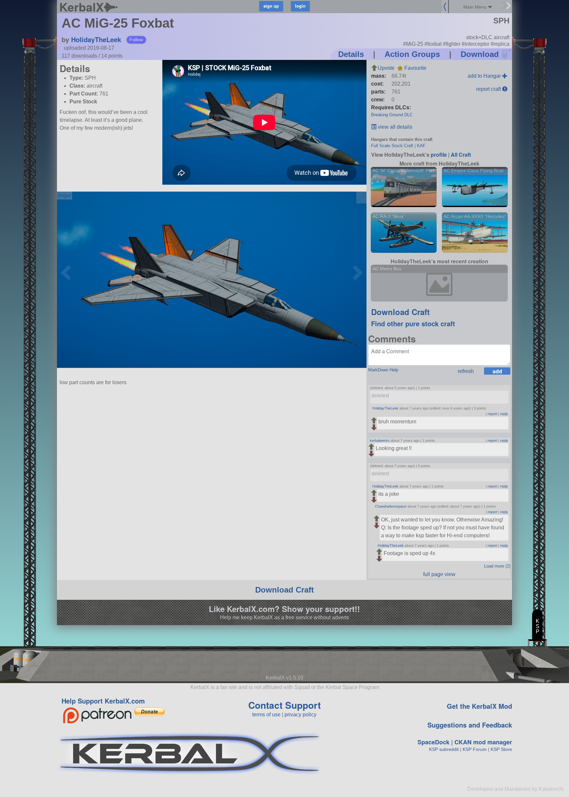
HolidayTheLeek (96, 39)
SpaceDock (433, 742)
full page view (439, 574)
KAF (421, 145)
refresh (466, 371)
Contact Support (284, 705)
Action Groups (412, 54)
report (492, 414)
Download (480, 54)
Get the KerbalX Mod (479, 706)
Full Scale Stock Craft (392, 145)
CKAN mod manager (483, 742)
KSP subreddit (444, 749)
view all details (394, 127)
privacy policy (300, 714)
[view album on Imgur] (64, 195)
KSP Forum (475, 749)
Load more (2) (497, 566)
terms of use (266, 714)
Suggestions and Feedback (469, 725)
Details (351, 54)
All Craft (461, 154)
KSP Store (501, 749)
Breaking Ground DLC (392, 114)
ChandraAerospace (390, 506)
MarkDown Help (383, 369)
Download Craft (400, 311)
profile (439, 154)
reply (504, 414)
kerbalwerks (380, 440)
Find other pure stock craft (413, 323)
